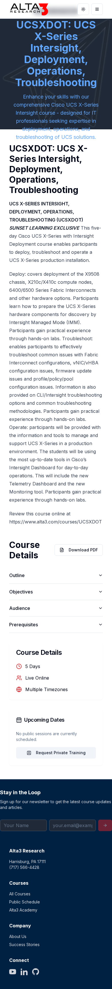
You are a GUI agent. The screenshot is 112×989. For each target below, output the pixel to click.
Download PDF (83, 549)
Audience (19, 608)
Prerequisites (23, 624)
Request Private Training (61, 752)
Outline (17, 575)
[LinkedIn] (24, 971)
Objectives (21, 592)
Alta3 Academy (23, 909)
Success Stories (24, 944)
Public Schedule (24, 901)
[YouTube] (12, 971)
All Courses (19, 893)
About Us (17, 936)
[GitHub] (35, 971)
